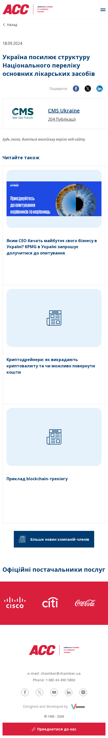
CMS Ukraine (64, 111)
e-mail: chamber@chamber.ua (54, 673)
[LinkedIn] (99, 88)
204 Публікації (62, 119)
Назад (12, 24)
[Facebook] (76, 88)
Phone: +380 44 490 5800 (54, 680)
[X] (87, 88)
